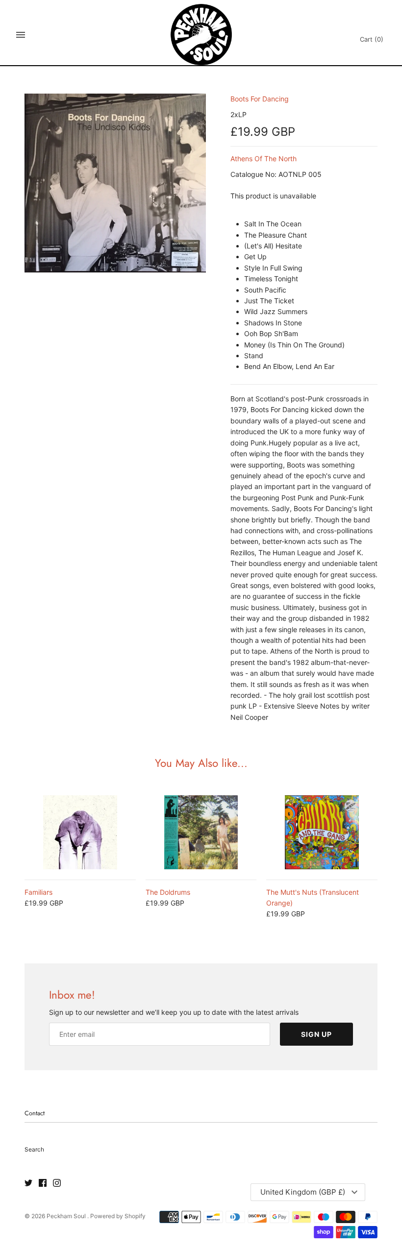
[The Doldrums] (201, 832)
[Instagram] (57, 1183)
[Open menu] (20, 35)
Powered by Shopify (118, 1216)
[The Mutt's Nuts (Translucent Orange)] (321, 832)
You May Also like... (201, 763)
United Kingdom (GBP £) (302, 1192)
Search (34, 1149)
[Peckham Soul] (201, 34)
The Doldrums (168, 892)
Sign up (316, 1034)
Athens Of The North (263, 158)
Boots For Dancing (259, 99)
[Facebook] (43, 1183)
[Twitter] (28, 1183)
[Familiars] (80, 832)
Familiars (38, 892)
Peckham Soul (67, 1216)
